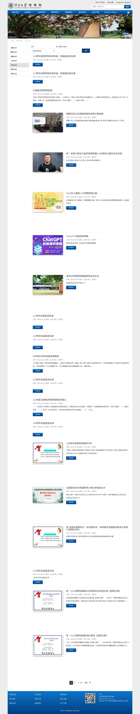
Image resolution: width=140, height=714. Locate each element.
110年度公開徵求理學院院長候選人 (50, 400)
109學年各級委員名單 (43, 379)
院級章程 (68, 12)
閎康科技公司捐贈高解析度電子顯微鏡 (84, 114)
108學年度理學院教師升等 (79, 443)
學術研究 (38, 699)
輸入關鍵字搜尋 (61, 47)
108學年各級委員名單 (43, 423)
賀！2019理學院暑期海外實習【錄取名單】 (87, 635)
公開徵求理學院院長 (42, 90)
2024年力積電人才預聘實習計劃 (81, 193)
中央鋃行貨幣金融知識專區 (46, 356)
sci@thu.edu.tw (108, 699)
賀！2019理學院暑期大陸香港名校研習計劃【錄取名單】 (93, 591)
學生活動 (63, 699)
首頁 (12, 41)
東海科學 (82, 12)
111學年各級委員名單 (43, 316)
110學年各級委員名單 (43, 336)
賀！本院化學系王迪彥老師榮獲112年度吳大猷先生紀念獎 (94, 153)
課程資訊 (38, 703)
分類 (32, 47)
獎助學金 (63, 694)
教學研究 (54, 12)
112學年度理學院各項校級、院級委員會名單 (54, 73)
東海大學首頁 (100, 2)
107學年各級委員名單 (43, 571)
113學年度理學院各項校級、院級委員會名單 (54, 56)
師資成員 (12, 694)
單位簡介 (12, 699)
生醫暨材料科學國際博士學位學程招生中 (86, 488)
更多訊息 (38, 64)
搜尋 (86, 50)
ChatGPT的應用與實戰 (77, 236)
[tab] (19, 48)
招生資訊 (38, 694)
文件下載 (63, 703)
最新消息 (15, 12)
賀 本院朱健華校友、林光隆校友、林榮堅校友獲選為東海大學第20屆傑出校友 (97, 528)
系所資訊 (41, 12)
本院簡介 (27, 12)
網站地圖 (110, 2)
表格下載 (95, 12)
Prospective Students (123, 2)
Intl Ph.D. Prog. (110, 12)
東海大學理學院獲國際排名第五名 (82, 276)
